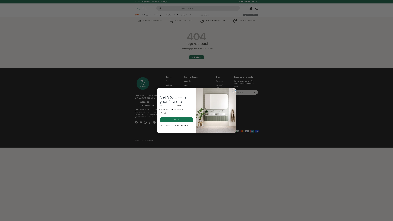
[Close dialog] (234, 90)
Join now (176, 120)
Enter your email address (172, 109)
